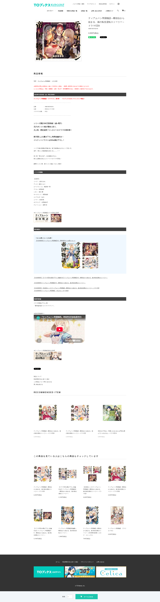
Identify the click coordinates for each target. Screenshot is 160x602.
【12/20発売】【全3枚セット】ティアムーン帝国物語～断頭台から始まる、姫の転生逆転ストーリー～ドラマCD (66, 288)
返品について (37, 376)
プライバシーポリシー (87, 562)
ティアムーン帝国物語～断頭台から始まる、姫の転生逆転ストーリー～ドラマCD (43, 489)
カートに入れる (88, 597)
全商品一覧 (84, 11)
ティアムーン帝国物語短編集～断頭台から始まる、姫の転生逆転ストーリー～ (68, 530)
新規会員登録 (103, 4)
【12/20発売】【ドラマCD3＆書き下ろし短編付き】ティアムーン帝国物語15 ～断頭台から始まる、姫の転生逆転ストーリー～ (71, 277)
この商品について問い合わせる (43, 382)
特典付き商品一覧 (72, 11)
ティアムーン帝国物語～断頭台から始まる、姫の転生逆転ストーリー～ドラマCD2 (117, 489)
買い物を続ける (38, 384)
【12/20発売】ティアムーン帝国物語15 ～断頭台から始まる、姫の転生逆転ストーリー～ (60, 283)
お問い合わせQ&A (96, 11)
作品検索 (60, 11)
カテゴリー (50, 11)
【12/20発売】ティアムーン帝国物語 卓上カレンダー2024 (51, 290)
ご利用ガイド (109, 11)
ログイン (112, 4)
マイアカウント (91, 4)
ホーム (58, 562)
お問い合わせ (100, 562)
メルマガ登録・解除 (78, 4)
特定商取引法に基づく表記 (41, 379)
